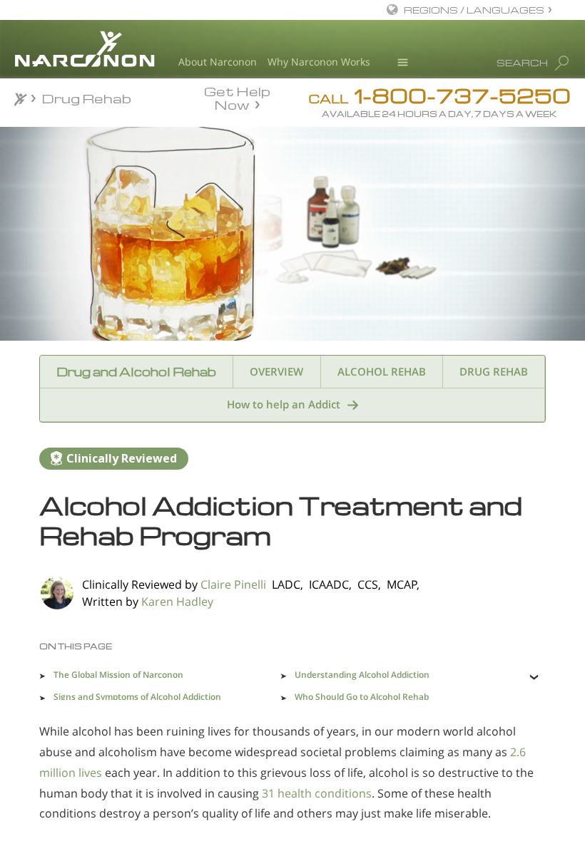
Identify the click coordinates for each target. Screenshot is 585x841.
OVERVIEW (276, 371)
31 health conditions (317, 793)
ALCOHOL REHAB (381, 371)
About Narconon (217, 61)
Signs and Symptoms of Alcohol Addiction (137, 697)
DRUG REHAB (493, 371)
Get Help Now (237, 97)
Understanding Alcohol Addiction (362, 675)
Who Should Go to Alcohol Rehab (362, 697)
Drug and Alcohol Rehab (136, 371)
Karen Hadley (177, 601)
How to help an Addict (283, 404)
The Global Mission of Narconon (118, 675)
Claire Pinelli (233, 584)
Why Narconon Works (319, 61)
